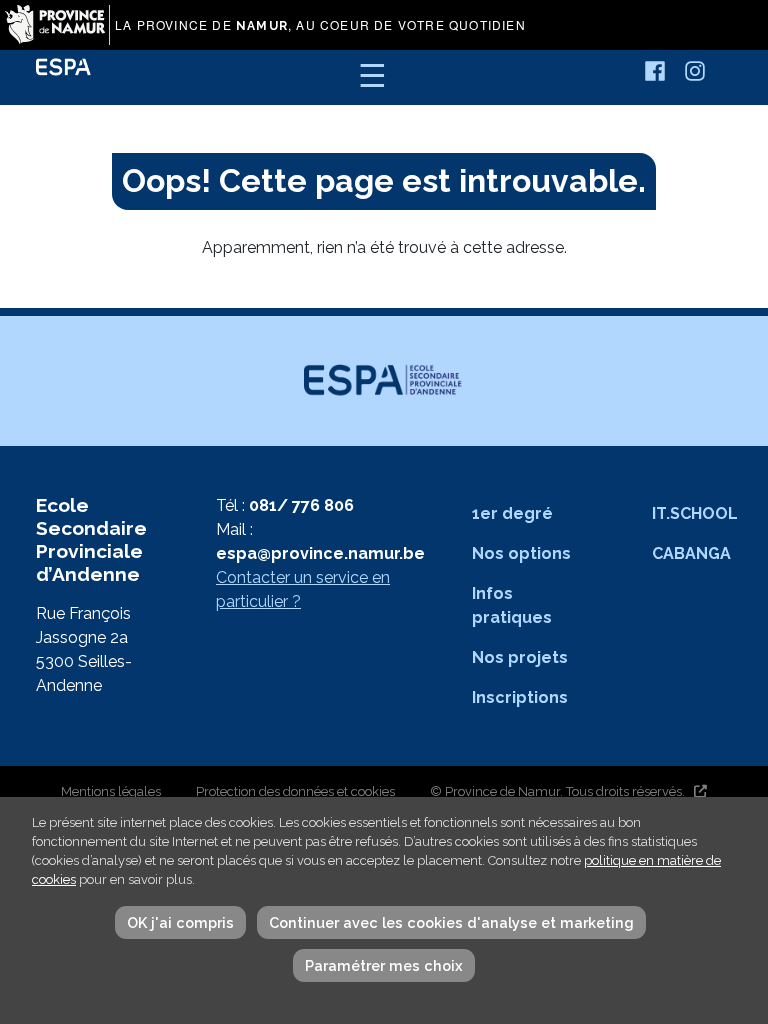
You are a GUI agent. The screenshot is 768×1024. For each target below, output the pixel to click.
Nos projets (520, 657)
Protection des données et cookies (295, 791)
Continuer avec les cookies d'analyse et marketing (451, 922)
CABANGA (691, 553)
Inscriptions (520, 697)
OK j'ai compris (180, 922)
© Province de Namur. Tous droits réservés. (557, 791)
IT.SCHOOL (695, 513)
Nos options (521, 553)
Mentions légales (111, 791)
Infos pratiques (512, 605)
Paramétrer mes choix (384, 965)
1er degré (512, 513)
